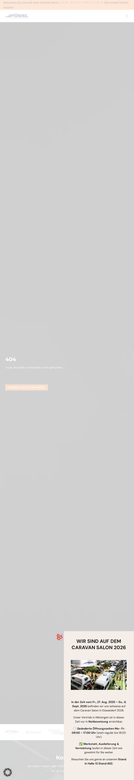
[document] (67, 390)
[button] (7, 772)
